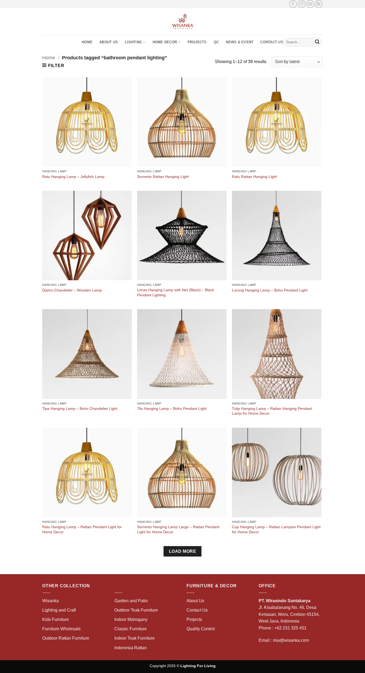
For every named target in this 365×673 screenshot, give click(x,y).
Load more (182, 551)
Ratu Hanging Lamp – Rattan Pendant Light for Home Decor (82, 529)
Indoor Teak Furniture (134, 638)
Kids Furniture (55, 619)
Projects (197, 42)
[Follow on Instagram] (301, 4)
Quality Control (201, 629)
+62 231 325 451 (290, 628)
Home (87, 42)
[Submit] (317, 42)
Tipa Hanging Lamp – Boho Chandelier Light (79, 408)
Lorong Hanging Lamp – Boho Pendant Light (270, 290)
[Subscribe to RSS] (319, 4)
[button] (53, 65)
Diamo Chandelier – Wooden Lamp (72, 290)
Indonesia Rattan (130, 647)
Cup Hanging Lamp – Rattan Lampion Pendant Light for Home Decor (276, 529)
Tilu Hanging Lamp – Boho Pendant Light (172, 408)
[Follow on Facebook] (293, 4)
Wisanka (51, 600)
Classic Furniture (130, 629)
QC (216, 42)
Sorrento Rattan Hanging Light (163, 176)
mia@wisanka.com (291, 640)
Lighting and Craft (59, 610)
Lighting (133, 42)
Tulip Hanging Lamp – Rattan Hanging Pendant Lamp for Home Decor (272, 411)
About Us (108, 42)
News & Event (239, 42)
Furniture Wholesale (61, 629)
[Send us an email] (310, 4)
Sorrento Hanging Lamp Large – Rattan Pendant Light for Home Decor (178, 529)
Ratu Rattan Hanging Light (254, 176)
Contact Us (271, 42)
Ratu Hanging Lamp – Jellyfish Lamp (73, 176)
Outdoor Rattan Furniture (65, 638)
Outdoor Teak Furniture (136, 610)
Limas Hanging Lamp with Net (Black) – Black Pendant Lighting (175, 292)
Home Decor (165, 42)
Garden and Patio (131, 600)
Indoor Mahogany (130, 619)
